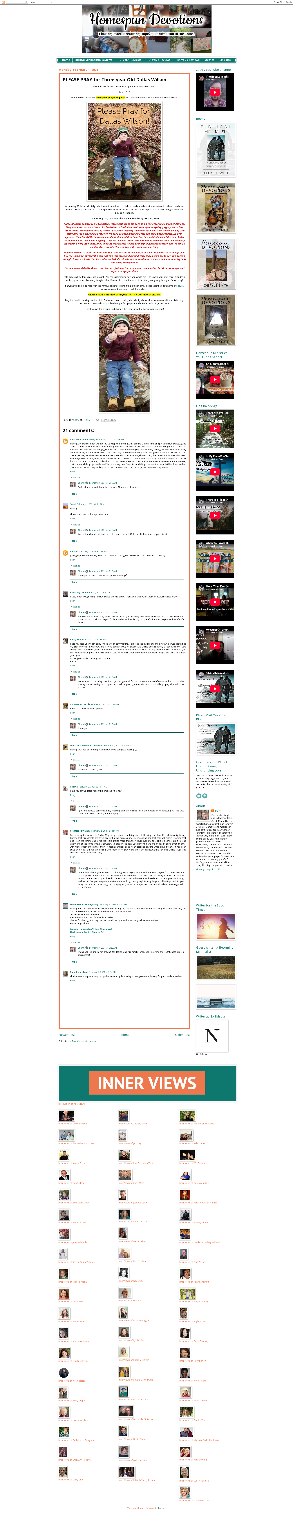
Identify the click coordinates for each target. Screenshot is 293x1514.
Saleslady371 (77, 592)
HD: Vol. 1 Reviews (129, 60)
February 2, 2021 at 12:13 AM (91, 639)
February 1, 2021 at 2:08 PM (110, 439)
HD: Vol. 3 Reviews (187, 60)
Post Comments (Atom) (84, 1041)
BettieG (74, 551)
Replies (76, 477)
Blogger (162, 1508)
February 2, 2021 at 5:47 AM (105, 704)
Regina (74, 786)
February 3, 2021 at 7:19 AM (103, 868)
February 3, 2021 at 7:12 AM (103, 482)
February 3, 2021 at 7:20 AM (103, 947)
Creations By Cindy (80, 830)
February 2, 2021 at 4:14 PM (105, 830)
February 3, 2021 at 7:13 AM (103, 530)
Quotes (209, 60)
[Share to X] (108, 420)
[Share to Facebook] (111, 420)
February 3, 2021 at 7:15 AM (103, 677)
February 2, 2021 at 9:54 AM (118, 745)
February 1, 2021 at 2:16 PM (91, 504)
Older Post (182, 1035)
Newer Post (67, 1035)
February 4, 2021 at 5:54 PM (102, 972)
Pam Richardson (79, 972)
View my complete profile (208, 869)
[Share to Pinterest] (114, 420)
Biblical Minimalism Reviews (93, 60)
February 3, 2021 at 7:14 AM (103, 612)
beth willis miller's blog (82, 439)
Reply (72, 471)
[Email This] (103, 420)
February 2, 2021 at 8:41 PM (113, 904)
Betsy (73, 639)
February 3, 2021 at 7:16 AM (103, 765)
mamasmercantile (80, 704)
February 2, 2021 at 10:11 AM (93, 786)
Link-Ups (225, 60)
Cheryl (81, 482)
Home (66, 60)
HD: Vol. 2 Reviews (158, 60)
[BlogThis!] (105, 420)
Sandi (73, 504)
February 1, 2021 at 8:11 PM (98, 592)
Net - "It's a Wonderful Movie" (86, 745)
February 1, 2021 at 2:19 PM (93, 551)
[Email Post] (97, 419)
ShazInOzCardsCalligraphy (84, 904)
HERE (181, 285)
